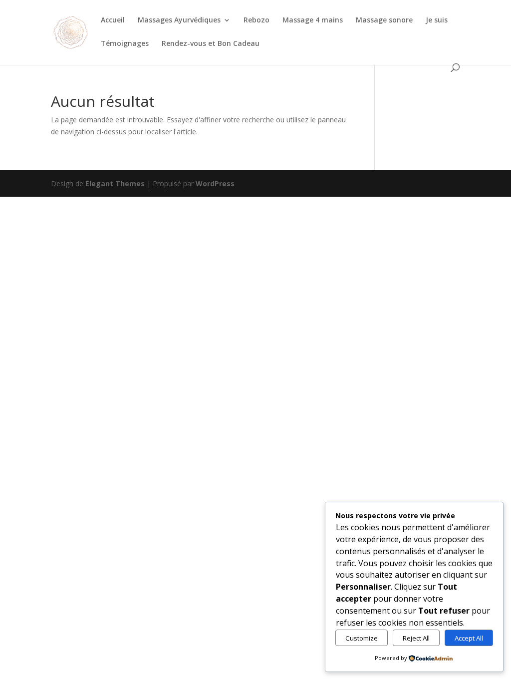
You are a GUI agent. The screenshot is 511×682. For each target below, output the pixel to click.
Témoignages (125, 44)
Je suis (437, 20)
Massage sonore (384, 20)
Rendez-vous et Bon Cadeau (210, 44)
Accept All (469, 638)
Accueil (113, 20)
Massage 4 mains (312, 20)
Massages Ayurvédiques (179, 20)
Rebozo (256, 20)
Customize (361, 638)
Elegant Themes (115, 183)
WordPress (215, 183)
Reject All (416, 638)
